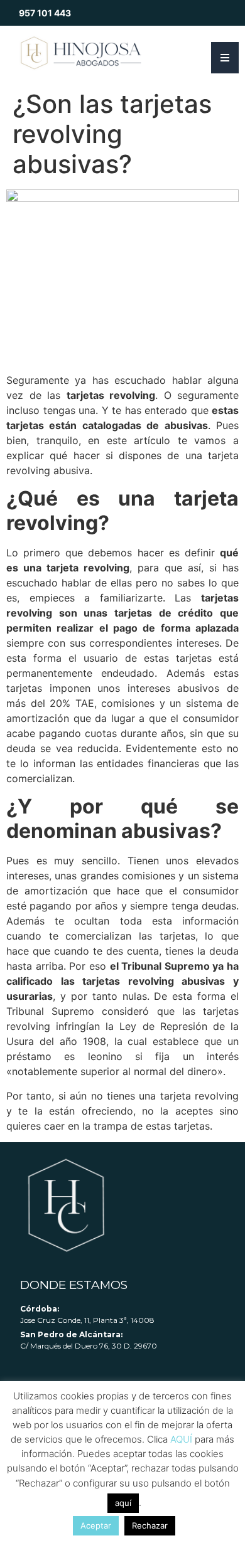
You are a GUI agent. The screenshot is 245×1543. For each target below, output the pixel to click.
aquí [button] (123, 1503)
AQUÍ (181, 1439)
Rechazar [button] (150, 1525)
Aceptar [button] (95, 1525)
